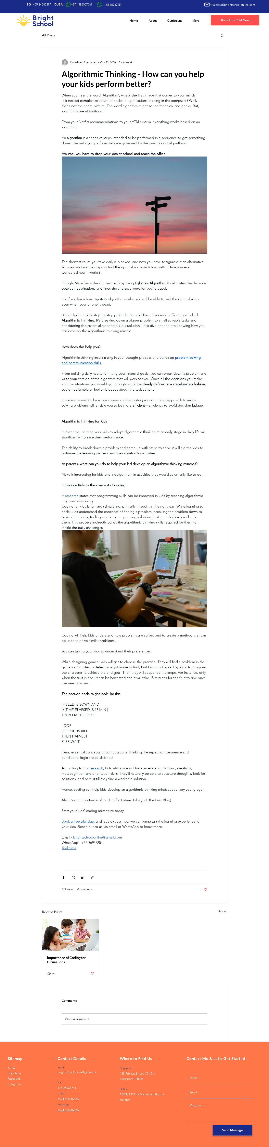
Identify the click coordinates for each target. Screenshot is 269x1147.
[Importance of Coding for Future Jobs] (70, 935)
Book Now (14, 1073)
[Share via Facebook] (63, 877)
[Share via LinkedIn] (83, 877)
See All (222, 911)
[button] (222, 35)
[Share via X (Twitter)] (73, 877)
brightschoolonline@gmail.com (78, 1072)
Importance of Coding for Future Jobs (66, 959)
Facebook (14, 1078)
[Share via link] (92, 877)
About (12, 1068)
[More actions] (205, 62)
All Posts (48, 35)
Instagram (14, 1084)
